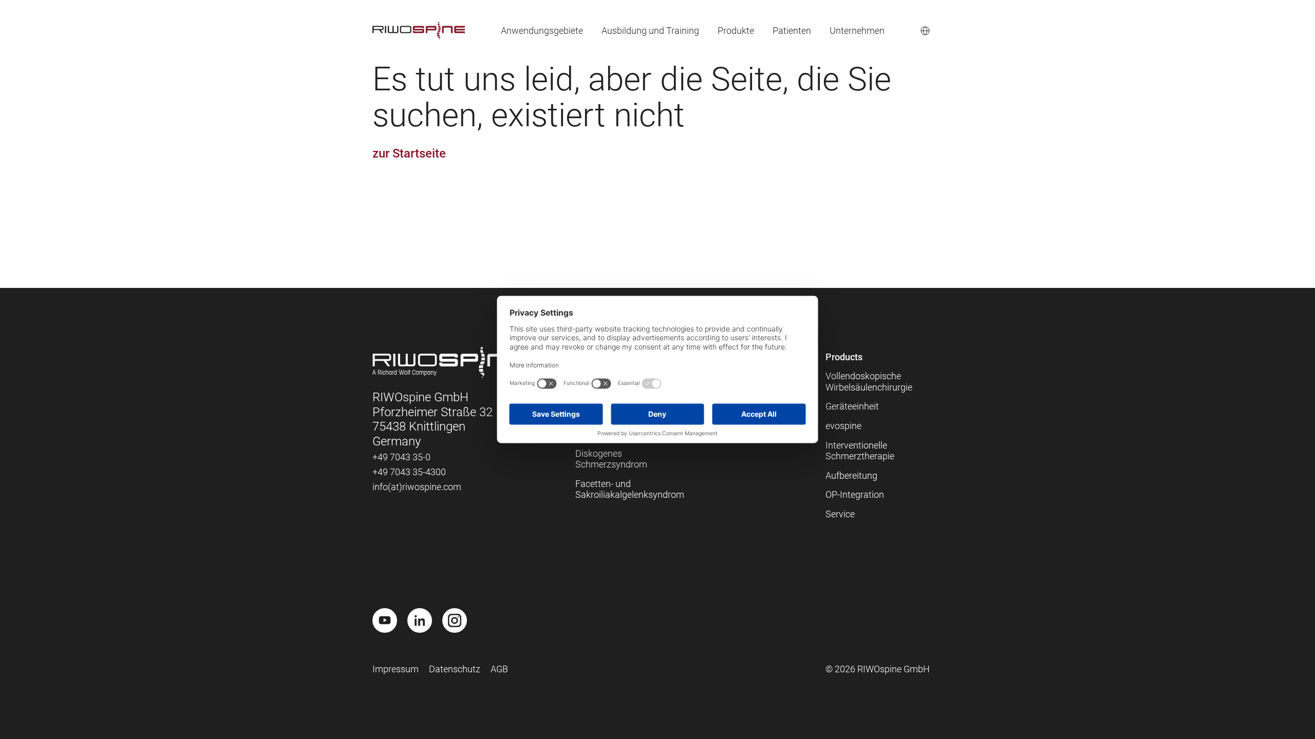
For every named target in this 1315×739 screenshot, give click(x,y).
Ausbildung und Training (650, 30)
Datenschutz (454, 669)
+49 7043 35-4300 (409, 471)
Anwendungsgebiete (542, 30)
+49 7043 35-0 (401, 457)
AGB (499, 669)
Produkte (736, 30)
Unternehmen (857, 30)
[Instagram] (454, 620)
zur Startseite (409, 153)
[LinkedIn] (419, 620)
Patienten (792, 30)
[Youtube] (384, 620)
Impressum (395, 669)
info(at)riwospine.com (416, 486)
